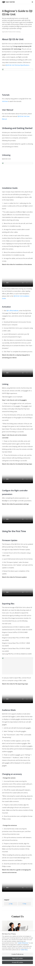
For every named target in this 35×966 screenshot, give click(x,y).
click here (5, 101)
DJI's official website (13, 310)
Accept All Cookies (17, 962)
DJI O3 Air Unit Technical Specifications (17, 65)
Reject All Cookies (17, 958)
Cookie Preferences (23, 943)
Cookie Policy (24, 949)
